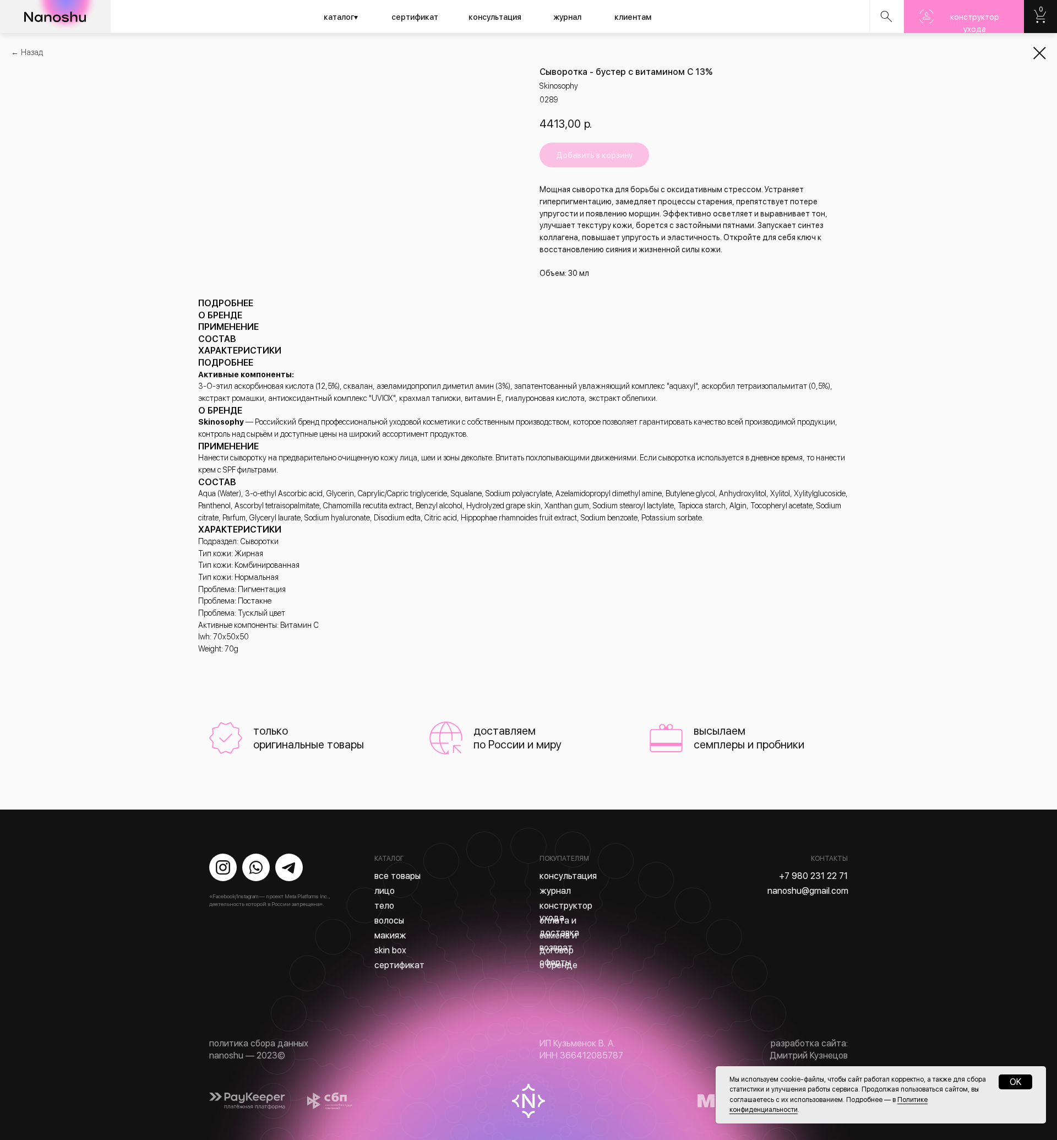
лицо (384, 891)
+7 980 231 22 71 (813, 876)
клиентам (632, 17)
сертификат (414, 17)
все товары (397, 876)
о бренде (558, 965)
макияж (390, 935)
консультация (494, 17)
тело (384, 905)
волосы (389, 920)
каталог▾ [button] (341, 17)
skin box (390, 950)
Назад (32, 52)
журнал (567, 17)
